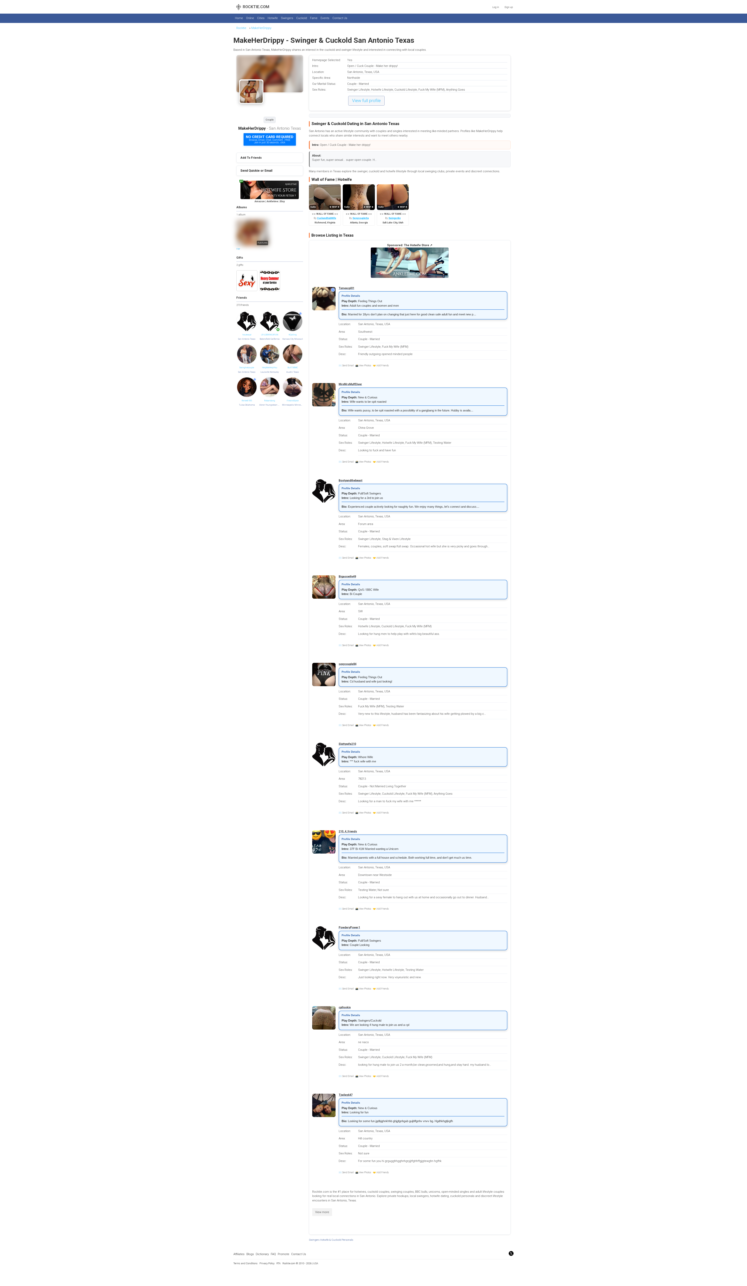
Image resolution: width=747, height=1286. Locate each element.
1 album (240, 214)
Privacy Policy (267, 1263)
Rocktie (241, 28)
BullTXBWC (293, 367)
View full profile (366, 100)
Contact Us (339, 18)
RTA (278, 1263)
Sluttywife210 (347, 743)
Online (250, 18)
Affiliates (239, 1254)
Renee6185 (247, 400)
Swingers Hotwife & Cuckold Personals (331, 1239)
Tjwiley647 (345, 1094)
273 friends (242, 305)
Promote (283, 1254)
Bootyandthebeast (350, 480)
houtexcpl (246, 334)
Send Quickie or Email (256, 170)
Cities (261, 18)
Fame (313, 18)
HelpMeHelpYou (269, 367)
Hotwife (273, 18)
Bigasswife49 (347, 576)
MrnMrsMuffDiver (350, 384)
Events (325, 18)
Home (239, 18)
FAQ (273, 1254)
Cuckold (301, 18)
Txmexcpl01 (346, 288)
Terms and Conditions (245, 1263)
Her (238, 248)
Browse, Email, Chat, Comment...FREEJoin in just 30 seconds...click (269, 139)
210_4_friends (348, 831)
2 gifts (239, 264)
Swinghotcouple (246, 367)
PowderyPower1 (349, 927)
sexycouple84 (347, 664)
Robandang (269, 400)
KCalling (293, 334)
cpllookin (345, 1007)
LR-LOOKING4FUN (269, 334)
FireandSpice (293, 400)
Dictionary (262, 1254)
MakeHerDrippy (261, 28)
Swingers (287, 18)
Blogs (250, 1254)
